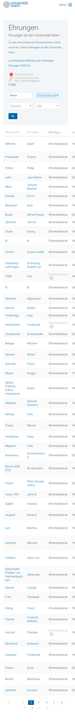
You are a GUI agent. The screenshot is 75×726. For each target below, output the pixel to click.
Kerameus (11, 455)
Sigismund (34, 298)
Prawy (9, 425)
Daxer (9, 231)
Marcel (31, 425)
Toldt (8, 276)
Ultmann (10, 222)
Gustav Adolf (35, 252)
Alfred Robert (35, 214)
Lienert (9, 252)
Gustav (31, 157)
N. (6, 240)
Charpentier (12, 334)
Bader (9, 214)
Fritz (8, 597)
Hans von (33, 557)
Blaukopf (11, 205)
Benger (9, 343)
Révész (9, 414)
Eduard (31, 515)
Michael (32, 343)
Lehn (8, 177)
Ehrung (53, 132)
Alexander (33, 574)
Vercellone (12, 436)
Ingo (30, 315)
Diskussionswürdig (26, 77)
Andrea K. (33, 643)
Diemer (9, 587)
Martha (32, 528)
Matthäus (33, 679)
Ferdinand (33, 324)
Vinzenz (32, 503)
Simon (31, 354)
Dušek (9, 503)
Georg (31, 231)
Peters (9, 667)
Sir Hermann (35, 468)
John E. (32, 222)
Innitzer (10, 632)
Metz (8, 186)
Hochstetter (13, 324)
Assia (30, 388)
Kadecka (10, 654)
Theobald (33, 597)
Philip (30, 168)
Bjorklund (11, 643)
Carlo (30, 436)
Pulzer (9, 483)
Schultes (10, 298)
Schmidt (10, 363)
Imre (30, 414)
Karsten (32, 690)
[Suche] (13, 116)
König (9, 608)
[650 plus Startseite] (37, 5)
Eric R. (31, 196)
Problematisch (23, 74)
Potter (9, 168)
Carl (29, 276)
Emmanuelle (35, 334)
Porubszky (12, 157)
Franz (31, 363)
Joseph (32, 587)
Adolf (30, 143)
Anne (30, 667)
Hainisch (10, 542)
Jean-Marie (34, 177)
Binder (9, 679)
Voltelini (10, 557)
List (7, 528)
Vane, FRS (11, 494)
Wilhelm (10, 143)
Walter (31, 308)
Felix (30, 446)
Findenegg (12, 315)
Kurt (30, 205)
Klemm (9, 308)
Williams (10, 403)
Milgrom (10, 446)
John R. (32, 494)
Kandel (9, 196)
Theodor (32, 632)
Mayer (9, 373)
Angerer (10, 515)
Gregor (31, 373)
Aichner (10, 354)
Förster (10, 619)
